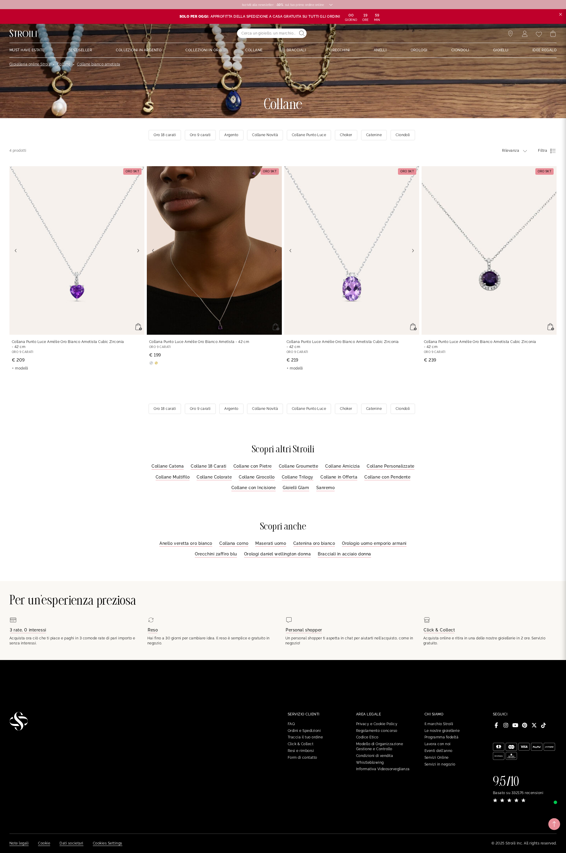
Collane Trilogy (297, 477)
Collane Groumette (298, 466)
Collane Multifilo (173, 477)
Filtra (542, 151)
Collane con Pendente (387, 477)
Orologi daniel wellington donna (277, 554)
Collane (63, 64)
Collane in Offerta (338, 477)
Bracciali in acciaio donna (344, 554)
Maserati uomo (270, 543)
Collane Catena (168, 466)
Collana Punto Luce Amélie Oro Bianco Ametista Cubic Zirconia (68, 344)
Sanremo (325, 487)
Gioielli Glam (296, 487)
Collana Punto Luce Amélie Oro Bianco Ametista (199, 342)
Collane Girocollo (257, 477)
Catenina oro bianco (314, 543)
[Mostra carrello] (553, 34)
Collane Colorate (214, 477)
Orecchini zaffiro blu (216, 554)
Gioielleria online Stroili (29, 64)
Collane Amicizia (342, 466)
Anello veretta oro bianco (185, 543)
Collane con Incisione (253, 487)
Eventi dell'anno (438, 751)
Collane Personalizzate (390, 466)
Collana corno (233, 543)
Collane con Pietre (252, 466)
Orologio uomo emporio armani (374, 543)
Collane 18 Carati (208, 466)
